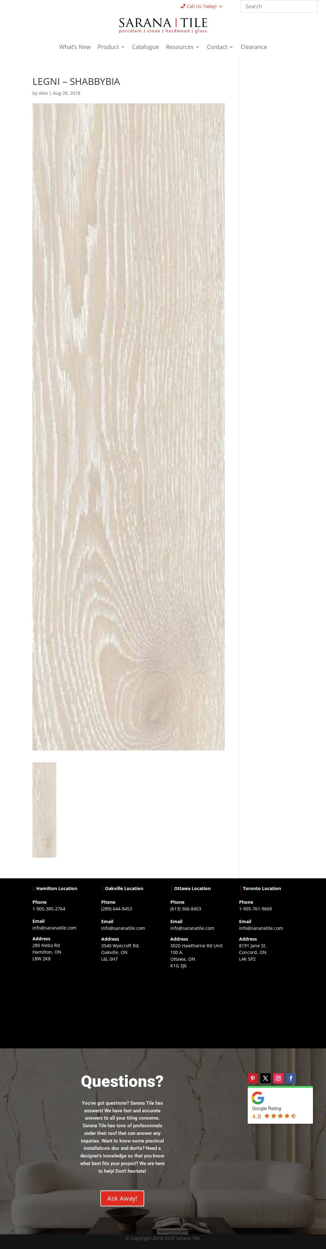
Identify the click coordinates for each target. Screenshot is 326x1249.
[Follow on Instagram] (278, 1078)
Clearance (254, 48)
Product (108, 48)
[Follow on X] (265, 1078)
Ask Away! (122, 1198)
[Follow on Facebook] (291, 1078)
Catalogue (145, 48)
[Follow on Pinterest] (253, 1078)
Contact (217, 48)
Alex (43, 93)
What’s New (75, 48)
